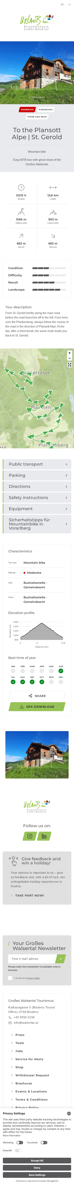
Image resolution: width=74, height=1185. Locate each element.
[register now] (60, 958)
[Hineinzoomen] (69, 352)
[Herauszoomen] (69, 358)
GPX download (40, 706)
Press (20, 1035)
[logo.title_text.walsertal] (37, 22)
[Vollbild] (69, 364)
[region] (37, 420)
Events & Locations (31, 1091)
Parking (17, 475)
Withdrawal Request (32, 1075)
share (40, 696)
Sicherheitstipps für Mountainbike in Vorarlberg (29, 524)
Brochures (23, 1083)
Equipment (21, 508)
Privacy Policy (27, 1107)
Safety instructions (28, 497)
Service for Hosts (29, 1059)
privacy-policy (33, 978)
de (62, 4)
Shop (19, 1067)
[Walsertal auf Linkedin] (44, 836)
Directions (19, 486)
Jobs (19, 1051)
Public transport (26, 464)
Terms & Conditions (31, 1099)
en (69, 4)
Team (19, 1043)
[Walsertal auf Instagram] (30, 836)
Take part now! (29, 895)
